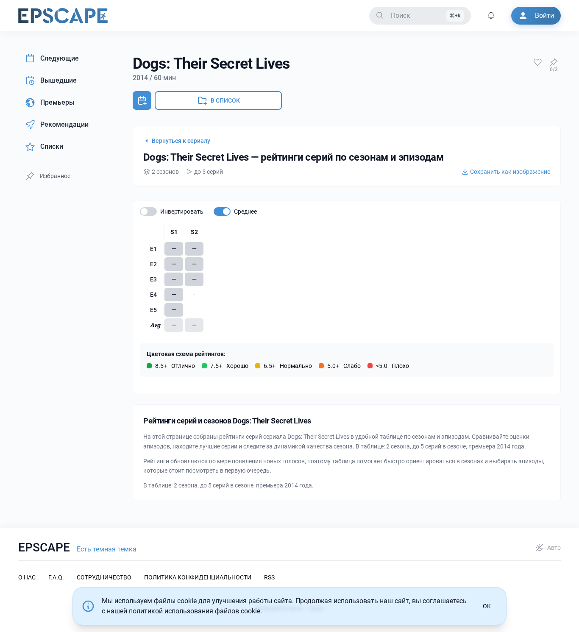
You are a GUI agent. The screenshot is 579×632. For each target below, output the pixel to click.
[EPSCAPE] (63, 16)
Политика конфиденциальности (197, 577)
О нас (27, 577)
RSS (269, 577)
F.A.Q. (56, 577)
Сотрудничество (104, 577)
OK (487, 606)
